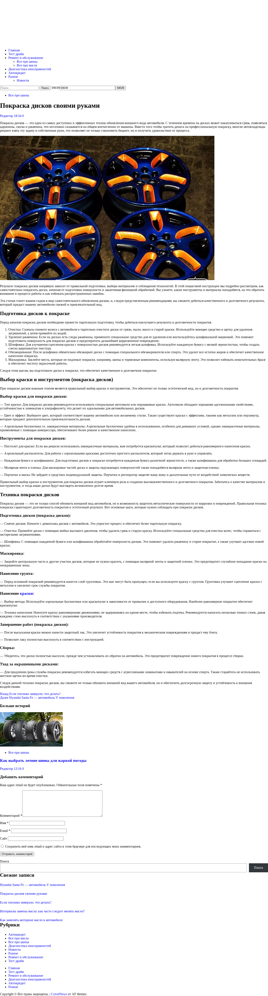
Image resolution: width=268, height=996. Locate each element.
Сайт (3, 838)
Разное (13, 76)
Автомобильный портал (55, 17)
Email (5, 830)
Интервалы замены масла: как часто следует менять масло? (42, 911)
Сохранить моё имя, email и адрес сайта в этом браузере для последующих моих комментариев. (73, 846)
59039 (55, 88)
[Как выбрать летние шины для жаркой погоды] (31, 745)
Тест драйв (16, 54)
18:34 (18, 116)
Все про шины (27, 61)
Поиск (4, 861)
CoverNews (59, 994)
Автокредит (17, 73)
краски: (27, 593)
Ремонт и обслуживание (25, 58)
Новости (23, 80)
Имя (4, 823)
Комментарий (11, 815)
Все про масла (27, 65)
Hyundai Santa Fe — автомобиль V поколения (37, 697)
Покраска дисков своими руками (23, 893)
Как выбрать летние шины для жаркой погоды (43, 760)
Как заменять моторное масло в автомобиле (31, 920)
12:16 (18, 768)
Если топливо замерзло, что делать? (30, 694)
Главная (14, 50)
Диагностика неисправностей (29, 69)
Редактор (7, 116)
